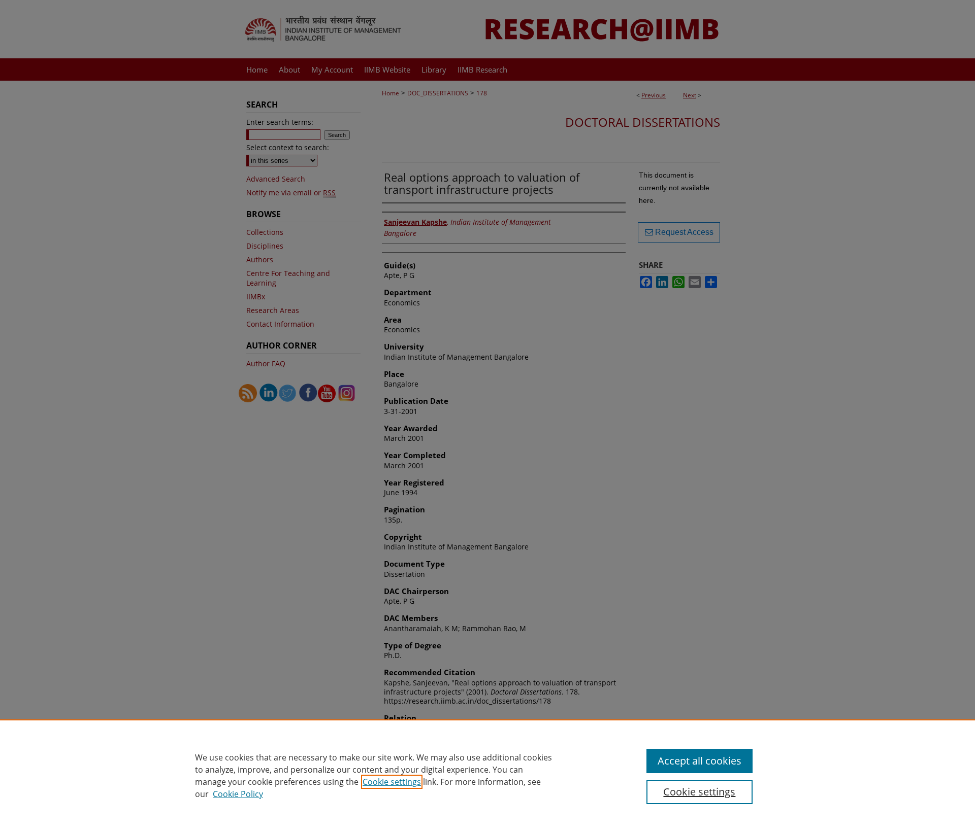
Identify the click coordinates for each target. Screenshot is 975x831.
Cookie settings (392, 781)
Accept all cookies (699, 761)
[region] (487, 775)
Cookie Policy (238, 794)
